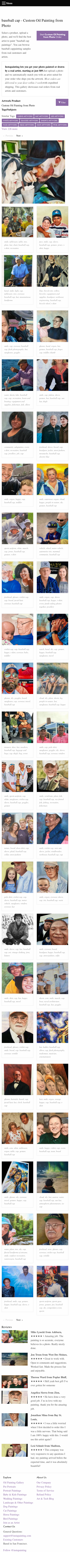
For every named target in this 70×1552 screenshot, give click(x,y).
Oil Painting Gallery (13, 1482)
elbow (27, 404)
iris (44, 900)
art (9, 952)
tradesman (43, 1053)
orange (58, 1099)
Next (20, 135)
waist (61, 900)
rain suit (58, 848)
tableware (14, 241)
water (6, 395)
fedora (51, 395)
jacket (50, 450)
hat (11, 245)
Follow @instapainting (14, 1550)
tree (25, 241)
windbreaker (56, 851)
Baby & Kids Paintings (15, 1494)
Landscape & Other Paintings (18, 1502)
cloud (62, 499)
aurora (55, 1197)
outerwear (49, 499)
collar (6, 854)
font (27, 952)
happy (46, 248)
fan (53, 1304)
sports (41, 1311)
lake (17, 395)
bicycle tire (48, 290)
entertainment (45, 1056)
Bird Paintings (10, 1518)
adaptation (19, 447)
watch (41, 649)
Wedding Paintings (12, 1498)
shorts (12, 395)
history (7, 955)
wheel (48, 548)
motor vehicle (57, 548)
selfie (57, 955)
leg (61, 698)
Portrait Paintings (12, 1490)
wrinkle (15, 1053)
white (19, 548)
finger (60, 349)
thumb (52, 352)
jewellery (12, 453)
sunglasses (8, 352)
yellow (56, 290)
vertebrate (49, 796)
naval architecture (51, 1001)
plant (51, 698)
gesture (54, 245)
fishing (46, 802)
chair (15, 245)
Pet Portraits (9, 1486)
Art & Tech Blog (45, 1498)
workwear (59, 297)
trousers (7, 747)
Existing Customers (13, 1539)
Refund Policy (44, 1494)
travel (51, 655)
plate (6, 245)
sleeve (55, 241)
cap (50, 241)
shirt (11, 998)
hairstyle (14, 1099)
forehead (43, 447)
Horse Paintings (11, 1514)
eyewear (21, 293)
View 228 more (9, 129)
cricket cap (23, 597)
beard (56, 447)
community (8, 447)
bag (20, 753)
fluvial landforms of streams (15, 1252)
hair (41, 1099)
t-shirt (6, 248)
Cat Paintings (10, 1510)
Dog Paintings (10, 1506)
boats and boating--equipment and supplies (17, 401)
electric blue (44, 456)
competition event (54, 1307)
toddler (46, 352)
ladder (45, 1047)
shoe (14, 747)
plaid (12, 851)
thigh (45, 401)
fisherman (16, 404)
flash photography (16, 349)
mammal (56, 551)
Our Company (44, 1482)
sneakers (23, 747)
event (27, 447)
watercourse (9, 1258)
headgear (51, 297)
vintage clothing (18, 952)
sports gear (56, 1301)
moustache (43, 453)
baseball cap (23, 245)
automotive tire (45, 551)
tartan (6, 848)
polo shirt (53, 747)
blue (41, 290)
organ (53, 346)
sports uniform (10, 548)
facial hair (18, 600)
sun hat (58, 1200)
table (21, 241)
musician (52, 1053)
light (17, 290)
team (53, 1151)
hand (6, 290)
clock (20, 1102)
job (18, 453)
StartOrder (52, 35)
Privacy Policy (44, 1486)
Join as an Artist (11, 1522)
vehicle (42, 548)
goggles (17, 352)
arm (46, 998)
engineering (44, 300)
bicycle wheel (44, 303)
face (41, 241)
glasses (42, 346)
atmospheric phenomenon (50, 1203)
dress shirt (20, 848)
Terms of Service (45, 1490)
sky (61, 502)
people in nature (52, 502)
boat (41, 1001)
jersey (60, 245)
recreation (14, 248)
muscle (25, 548)
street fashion (59, 450)
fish (22, 404)
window (62, 753)
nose (50, 1249)
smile (6, 241)
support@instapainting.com (17, 1535)
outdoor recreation (17, 1255)
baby (26, 652)
